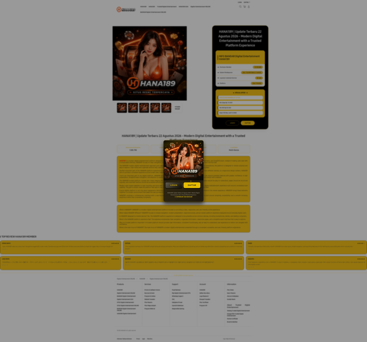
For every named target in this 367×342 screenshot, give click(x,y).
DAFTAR (192, 185)
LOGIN (173, 185)
